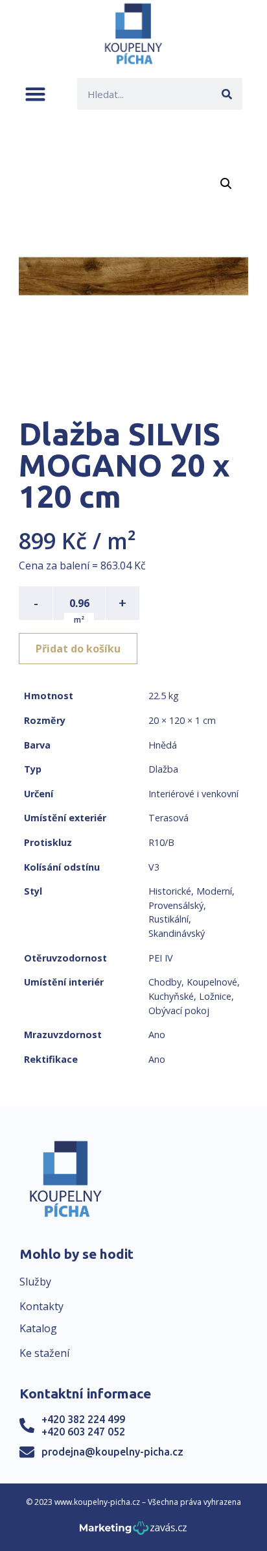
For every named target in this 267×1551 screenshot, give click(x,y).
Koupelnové (212, 982)
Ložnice (215, 996)
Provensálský (175, 905)
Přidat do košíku (78, 648)
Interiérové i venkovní (193, 794)
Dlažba (163, 769)
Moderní (214, 891)
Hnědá (162, 745)
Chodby (164, 982)
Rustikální (168, 919)
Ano (156, 1034)
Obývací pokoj (178, 1010)
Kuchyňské (171, 996)
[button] (35, 94)
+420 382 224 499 (83, 1419)
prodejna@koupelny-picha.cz (112, 1452)
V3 (153, 867)
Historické (169, 891)
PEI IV (160, 958)
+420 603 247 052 (83, 1431)
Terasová (168, 818)
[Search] (226, 94)
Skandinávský (176, 933)
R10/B (161, 842)
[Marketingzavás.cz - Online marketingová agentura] (133, 1531)
